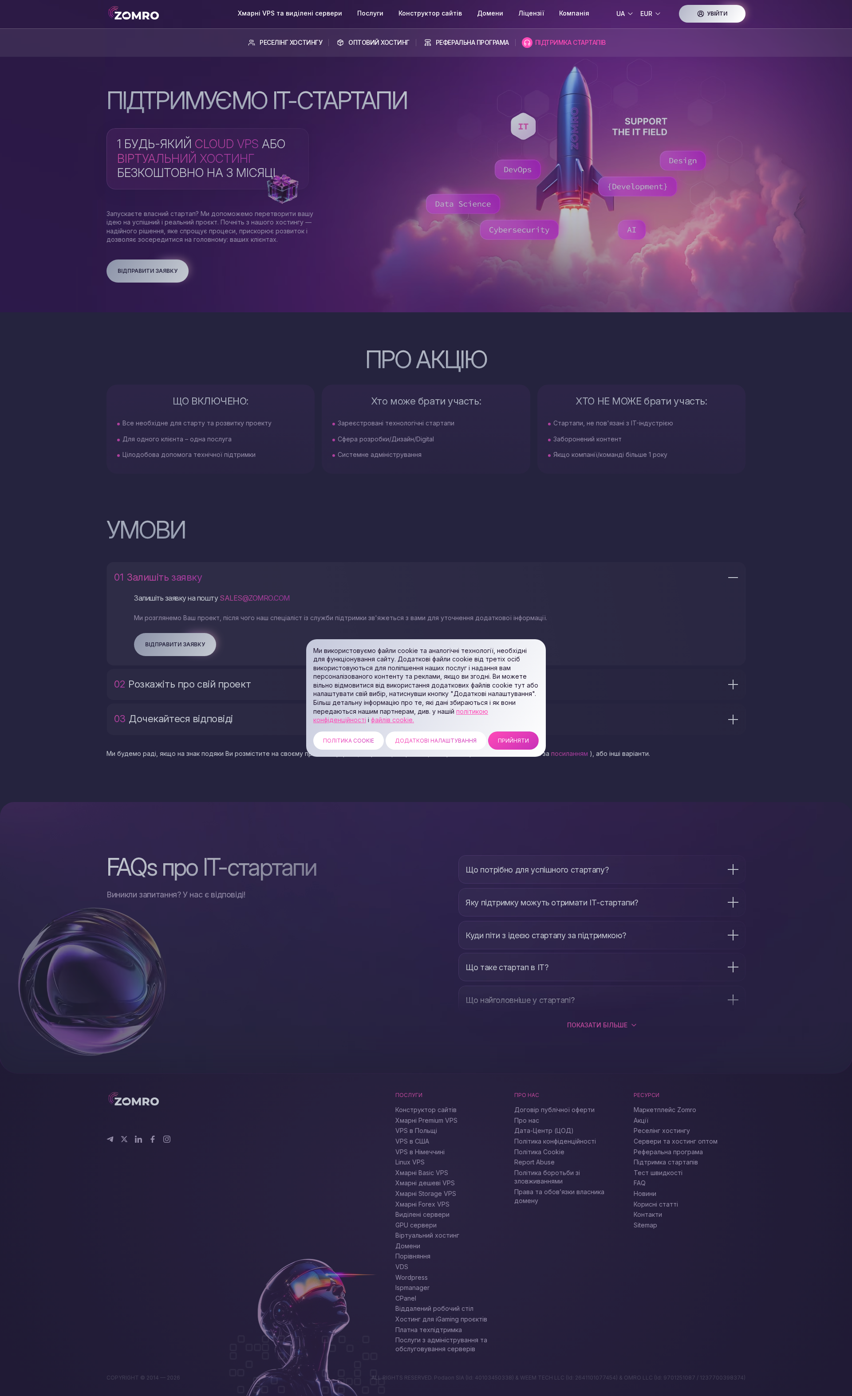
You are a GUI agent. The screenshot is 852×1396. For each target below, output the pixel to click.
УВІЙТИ (717, 13)
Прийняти (513, 740)
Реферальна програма (472, 42)
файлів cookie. (392, 720)
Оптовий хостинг (379, 42)
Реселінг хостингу (291, 42)
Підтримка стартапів (570, 42)
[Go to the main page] (168, 13)
